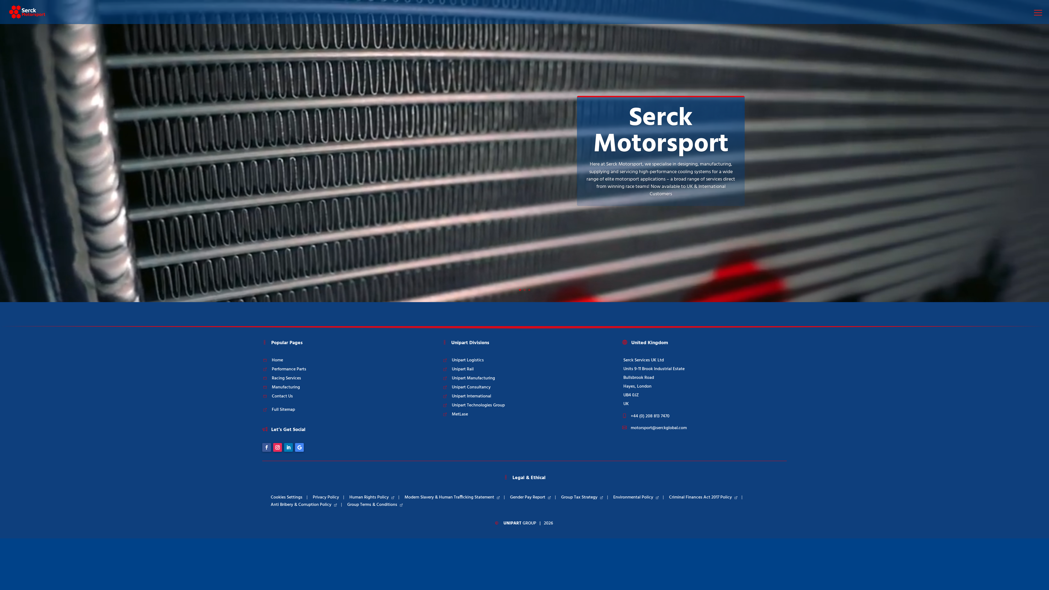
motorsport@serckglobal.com (659, 428)
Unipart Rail (463, 369)
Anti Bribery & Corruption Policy (301, 504)
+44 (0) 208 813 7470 (650, 416)
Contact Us (282, 396)
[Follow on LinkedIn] (288, 447)
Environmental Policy (633, 497)
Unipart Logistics (468, 360)
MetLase (460, 414)
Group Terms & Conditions (372, 504)
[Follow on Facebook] (266, 447)
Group (519, 523)
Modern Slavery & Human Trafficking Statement (449, 497)
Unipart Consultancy (471, 387)
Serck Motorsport (661, 132)
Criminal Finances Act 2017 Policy (700, 497)
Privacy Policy (326, 497)
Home (277, 360)
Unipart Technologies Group (478, 405)
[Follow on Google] (299, 447)
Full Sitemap (283, 409)
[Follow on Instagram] (277, 447)
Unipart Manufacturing (473, 378)
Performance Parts (289, 369)
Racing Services (286, 378)
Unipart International (471, 396)
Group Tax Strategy (579, 497)
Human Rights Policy (369, 497)
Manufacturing (286, 387)
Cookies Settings (286, 497)
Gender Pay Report (527, 497)
